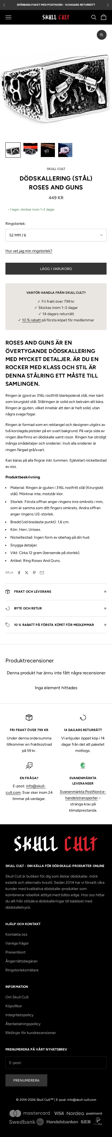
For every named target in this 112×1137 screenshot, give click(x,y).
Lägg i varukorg (56, 269)
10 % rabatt (31, 320)
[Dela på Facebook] (19, 573)
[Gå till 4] (65, 150)
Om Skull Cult (17, 997)
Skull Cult (56, 169)
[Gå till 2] (30, 150)
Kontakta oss (16, 934)
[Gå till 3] (47, 150)
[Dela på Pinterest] (34, 573)
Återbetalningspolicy (23, 1024)
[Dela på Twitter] (26, 573)
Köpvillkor (13, 1006)
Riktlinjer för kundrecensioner (30, 1033)
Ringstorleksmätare (22, 970)
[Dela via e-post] (42, 573)
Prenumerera (26, 1080)
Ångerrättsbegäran (21, 961)
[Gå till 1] (13, 150)
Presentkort (15, 952)
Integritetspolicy (19, 1015)
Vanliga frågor (17, 943)
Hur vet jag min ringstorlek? (28, 251)
